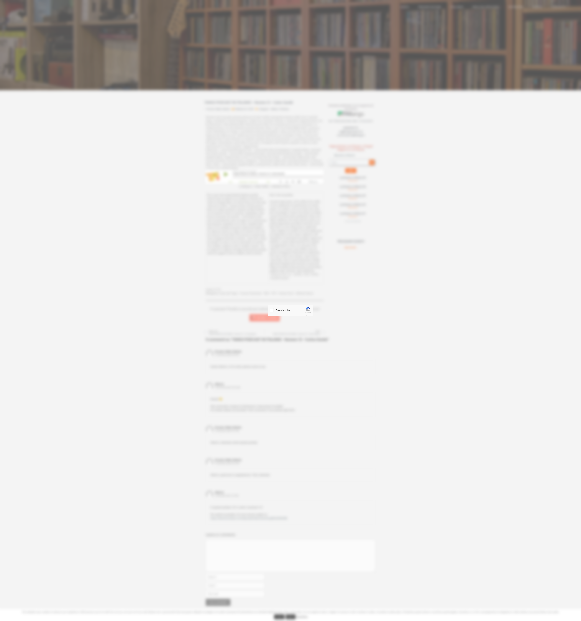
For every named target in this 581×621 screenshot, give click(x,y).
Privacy (305, 315)
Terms (309, 315)
